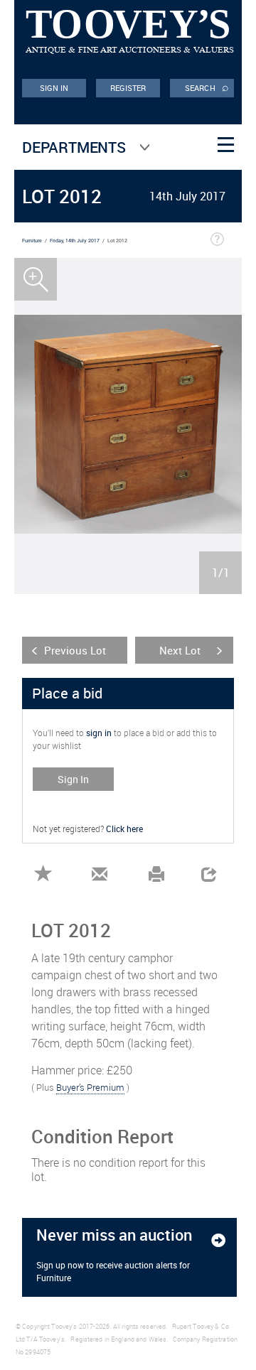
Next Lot (180, 650)
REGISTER (128, 87)
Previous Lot (75, 650)
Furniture (32, 240)
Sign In (73, 779)
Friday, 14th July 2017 (75, 240)
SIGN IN (54, 87)
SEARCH (207, 87)
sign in (99, 732)
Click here (124, 828)
